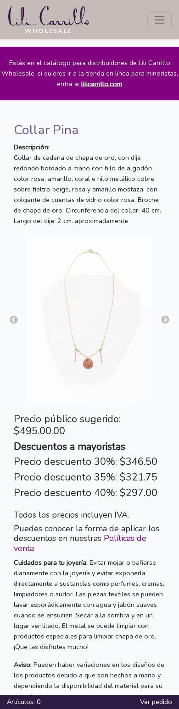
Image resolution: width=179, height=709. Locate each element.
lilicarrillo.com (101, 83)
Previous (13, 320)
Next (165, 320)
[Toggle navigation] (159, 19)
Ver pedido (156, 701)
